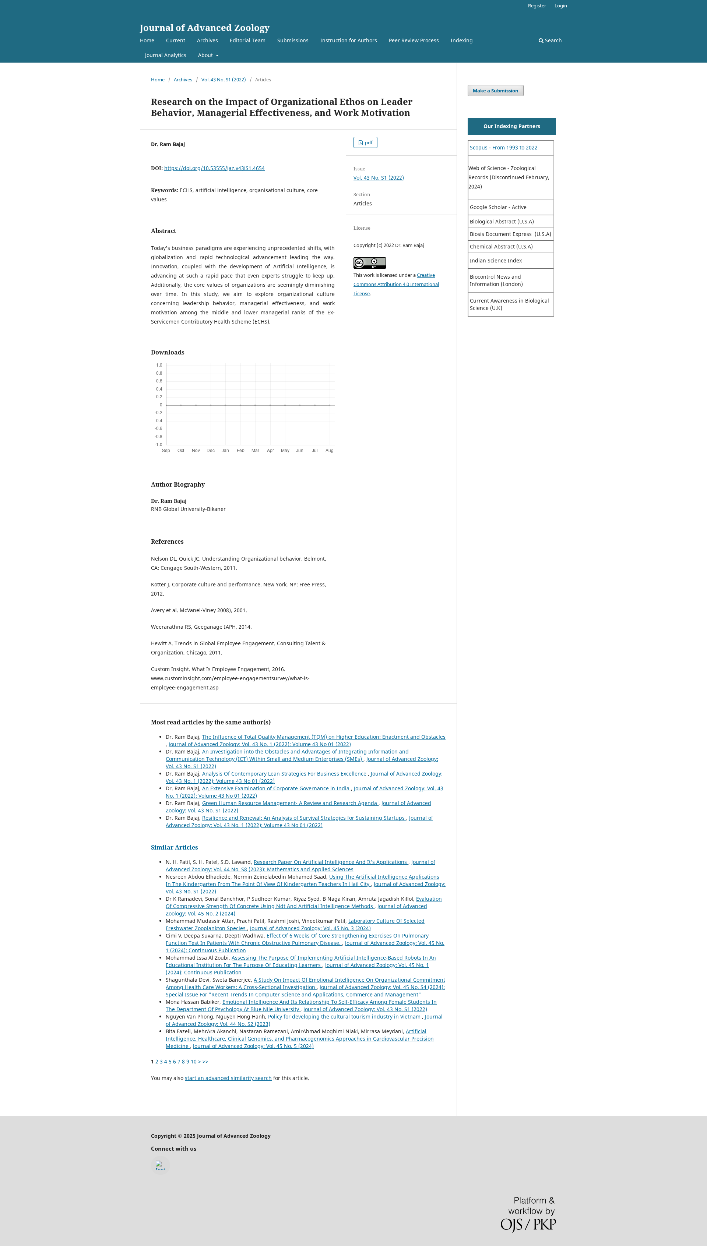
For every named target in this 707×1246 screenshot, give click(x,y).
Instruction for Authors (348, 40)
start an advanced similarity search (228, 1077)
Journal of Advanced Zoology (205, 27)
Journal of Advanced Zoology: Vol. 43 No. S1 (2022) (365, 1009)
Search (553, 40)
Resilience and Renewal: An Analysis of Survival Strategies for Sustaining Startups (304, 817)
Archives (207, 40)
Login (561, 5)
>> (205, 1061)
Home (147, 40)
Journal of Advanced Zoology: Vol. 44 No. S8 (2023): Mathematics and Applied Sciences (300, 865)
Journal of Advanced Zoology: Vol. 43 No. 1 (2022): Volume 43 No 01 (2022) (260, 744)
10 (194, 1061)
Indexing (462, 40)
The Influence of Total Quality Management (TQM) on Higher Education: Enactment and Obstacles (324, 736)
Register (537, 5)
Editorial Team (247, 40)
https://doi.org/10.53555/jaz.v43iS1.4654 (214, 168)
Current (175, 40)
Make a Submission (495, 90)
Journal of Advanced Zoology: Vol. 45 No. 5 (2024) (253, 1045)
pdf (368, 142)
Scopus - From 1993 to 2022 (503, 147)
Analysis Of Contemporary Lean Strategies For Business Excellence (285, 773)
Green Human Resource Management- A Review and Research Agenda (290, 803)
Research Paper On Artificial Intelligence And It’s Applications (331, 861)
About (206, 55)
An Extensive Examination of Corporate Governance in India (276, 788)
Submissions (293, 40)
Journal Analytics (165, 55)
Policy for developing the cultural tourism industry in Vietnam (345, 1016)
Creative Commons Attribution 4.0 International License (396, 284)
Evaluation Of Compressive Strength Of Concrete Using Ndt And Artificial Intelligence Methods (304, 902)
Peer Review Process (414, 40)
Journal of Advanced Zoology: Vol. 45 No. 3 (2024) (310, 928)
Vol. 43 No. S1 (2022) (223, 79)
